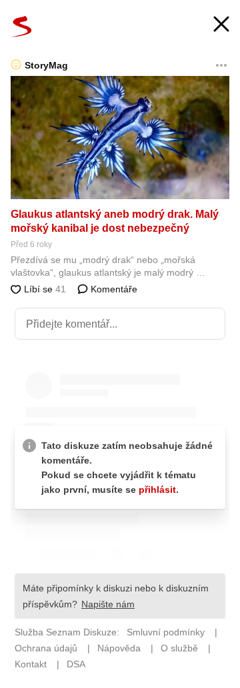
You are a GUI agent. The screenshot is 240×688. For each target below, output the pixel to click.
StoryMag (46, 65)
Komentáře (112, 289)
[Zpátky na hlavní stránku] (21, 26)
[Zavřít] (221, 25)
